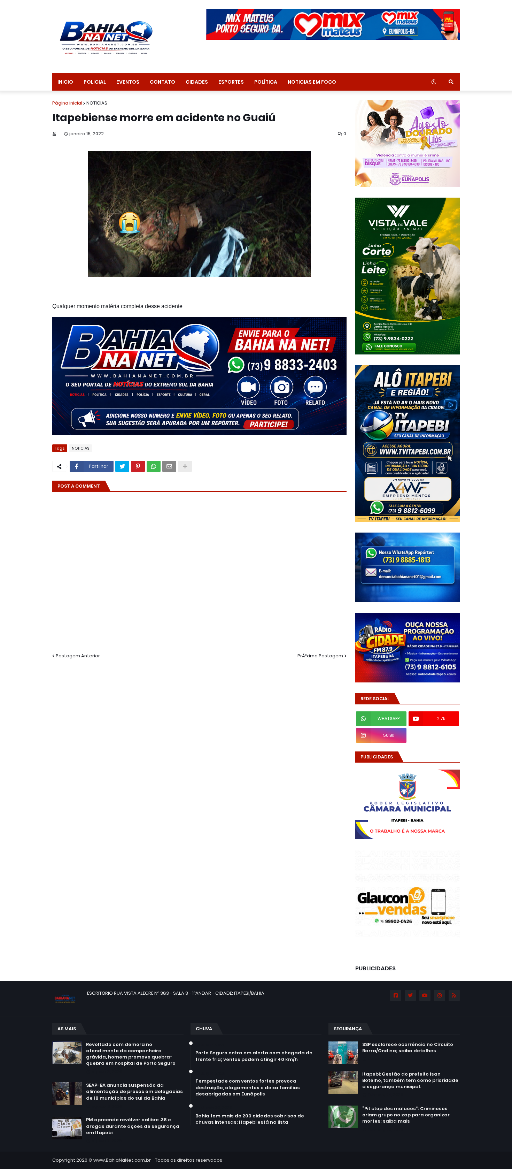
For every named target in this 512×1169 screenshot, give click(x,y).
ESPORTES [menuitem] (231, 81)
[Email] (169, 466)
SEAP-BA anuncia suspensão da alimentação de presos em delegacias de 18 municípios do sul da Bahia (134, 1091)
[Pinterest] (138, 466)
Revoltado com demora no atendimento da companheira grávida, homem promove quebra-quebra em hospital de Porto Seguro (131, 1054)
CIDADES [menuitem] (197, 81)
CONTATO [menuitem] (162, 81)
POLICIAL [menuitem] (95, 81)
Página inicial (67, 103)
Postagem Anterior (78, 655)
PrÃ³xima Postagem (320, 655)
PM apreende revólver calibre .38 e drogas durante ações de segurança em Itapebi (132, 1126)
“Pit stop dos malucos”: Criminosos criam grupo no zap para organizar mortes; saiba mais (406, 1115)
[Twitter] (122, 466)
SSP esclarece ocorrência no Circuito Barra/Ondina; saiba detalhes (407, 1047)
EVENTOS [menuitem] (127, 81)
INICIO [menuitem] (65, 81)
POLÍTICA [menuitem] (265, 81)
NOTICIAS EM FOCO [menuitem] (312, 81)
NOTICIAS (96, 103)
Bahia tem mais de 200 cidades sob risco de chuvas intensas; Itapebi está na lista (249, 1119)
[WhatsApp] (154, 466)
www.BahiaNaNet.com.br (122, 1160)
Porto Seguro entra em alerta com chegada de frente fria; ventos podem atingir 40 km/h (253, 1056)
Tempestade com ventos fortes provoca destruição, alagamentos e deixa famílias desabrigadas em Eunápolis (247, 1087)
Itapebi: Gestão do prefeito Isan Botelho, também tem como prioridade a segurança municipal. (410, 1080)
